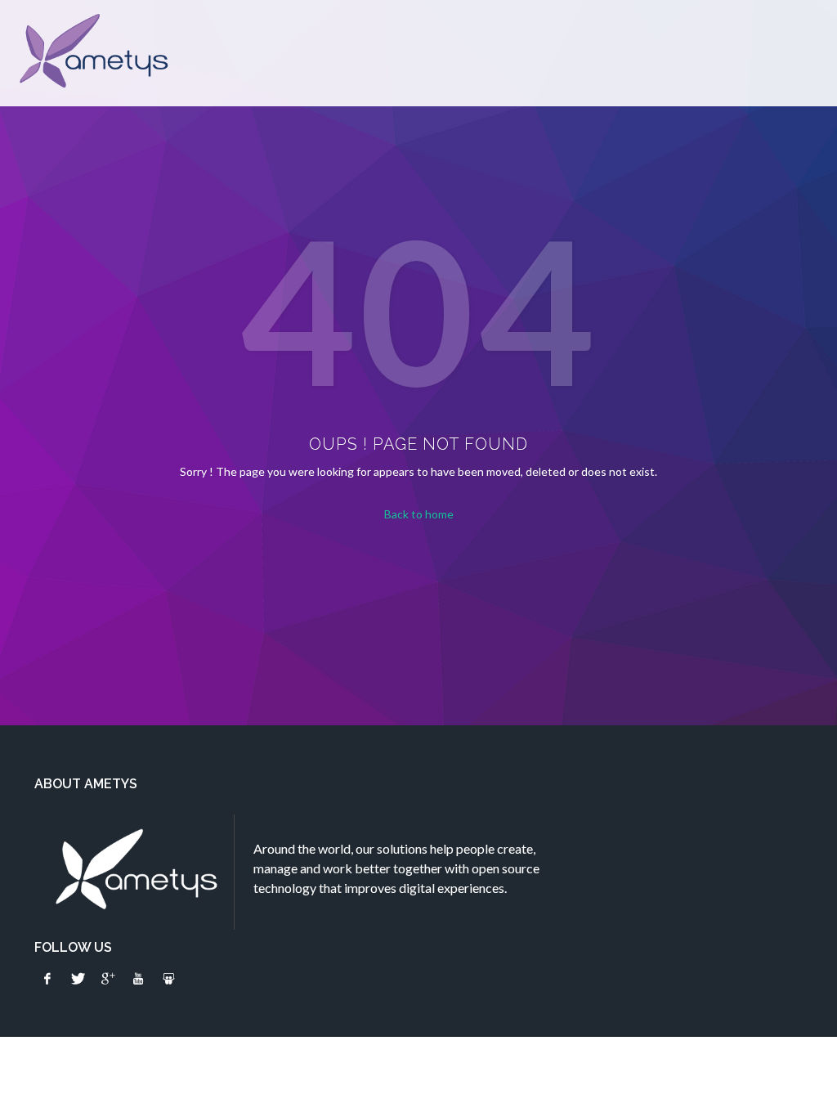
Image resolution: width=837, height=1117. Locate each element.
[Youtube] (138, 979)
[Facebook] (47, 979)
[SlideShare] (168, 979)
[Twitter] (78, 979)
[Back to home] (91, 53)
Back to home (419, 514)
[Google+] (108, 979)
